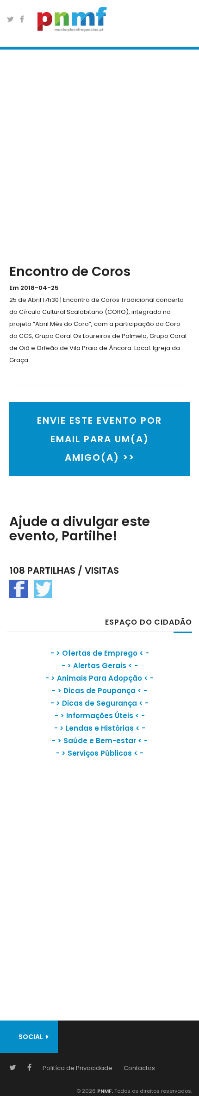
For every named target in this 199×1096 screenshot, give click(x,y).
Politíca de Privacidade (77, 1068)
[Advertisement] (99, 154)
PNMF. (104, 1091)
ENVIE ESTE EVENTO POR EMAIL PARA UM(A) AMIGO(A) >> (99, 439)
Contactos (139, 1068)
